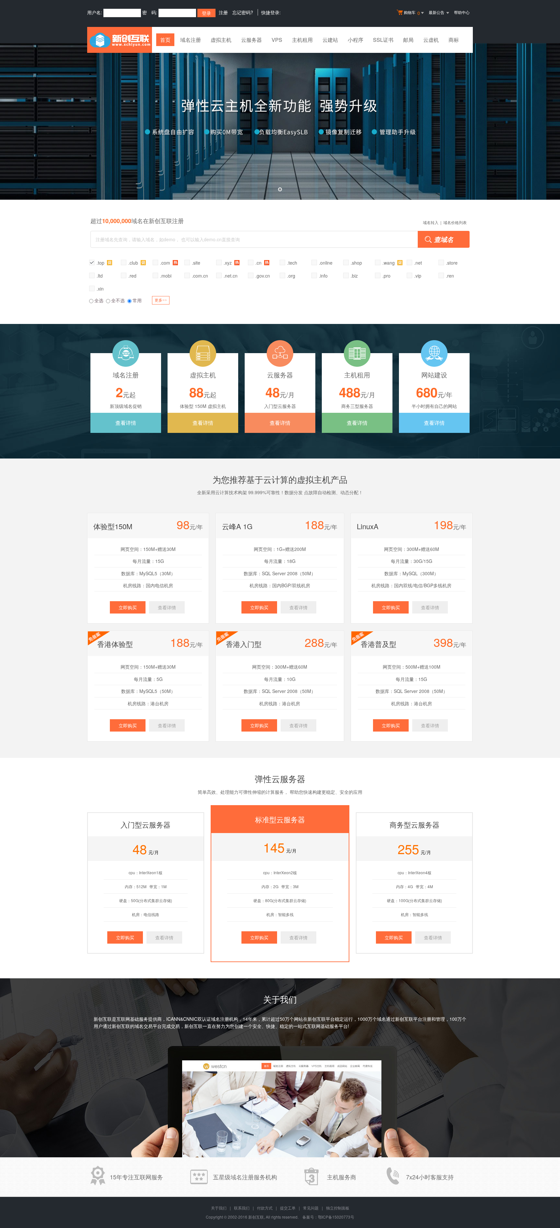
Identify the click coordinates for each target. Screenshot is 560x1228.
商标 (454, 39)
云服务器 (251, 39)
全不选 (118, 300)
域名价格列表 (455, 222)
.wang (389, 262)
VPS (277, 39)
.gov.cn (262, 275)
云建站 (330, 39)
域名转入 (430, 222)
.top (101, 262)
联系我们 (242, 1207)
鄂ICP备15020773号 (336, 1217)
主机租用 (302, 39)
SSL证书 (383, 39)
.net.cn (231, 275)
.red (132, 275)
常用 (137, 300)
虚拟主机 (221, 39)
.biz (354, 275)
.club (133, 262)
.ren (450, 275)
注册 (223, 12)
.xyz (228, 262)
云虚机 (431, 39)
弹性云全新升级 (280, 121)
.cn (259, 262)
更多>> (161, 300)
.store (452, 262)
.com (165, 262)
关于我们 (219, 1207)
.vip (417, 275)
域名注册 (190, 39)
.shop (356, 262)
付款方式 (265, 1207)
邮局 (408, 39)
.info (323, 275)
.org (291, 275)
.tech (292, 262)
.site (196, 262)
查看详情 (125, 422)
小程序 (355, 39)
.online (325, 262)
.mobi (165, 275)
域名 (381, 1019)
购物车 (412, 12)
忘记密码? (242, 12)
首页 (165, 39)
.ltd (100, 275)
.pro (386, 275)
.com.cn (200, 275)
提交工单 (288, 1207)
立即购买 (128, 607)
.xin (100, 288)
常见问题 (311, 1207)
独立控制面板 (337, 1207)
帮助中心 (462, 12)
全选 (98, 300)
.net (418, 262)
